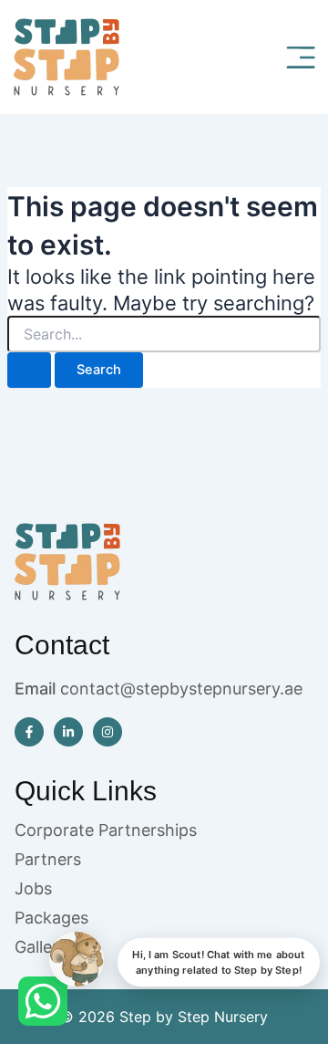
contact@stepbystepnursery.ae (181, 688)
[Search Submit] (29, 370)
